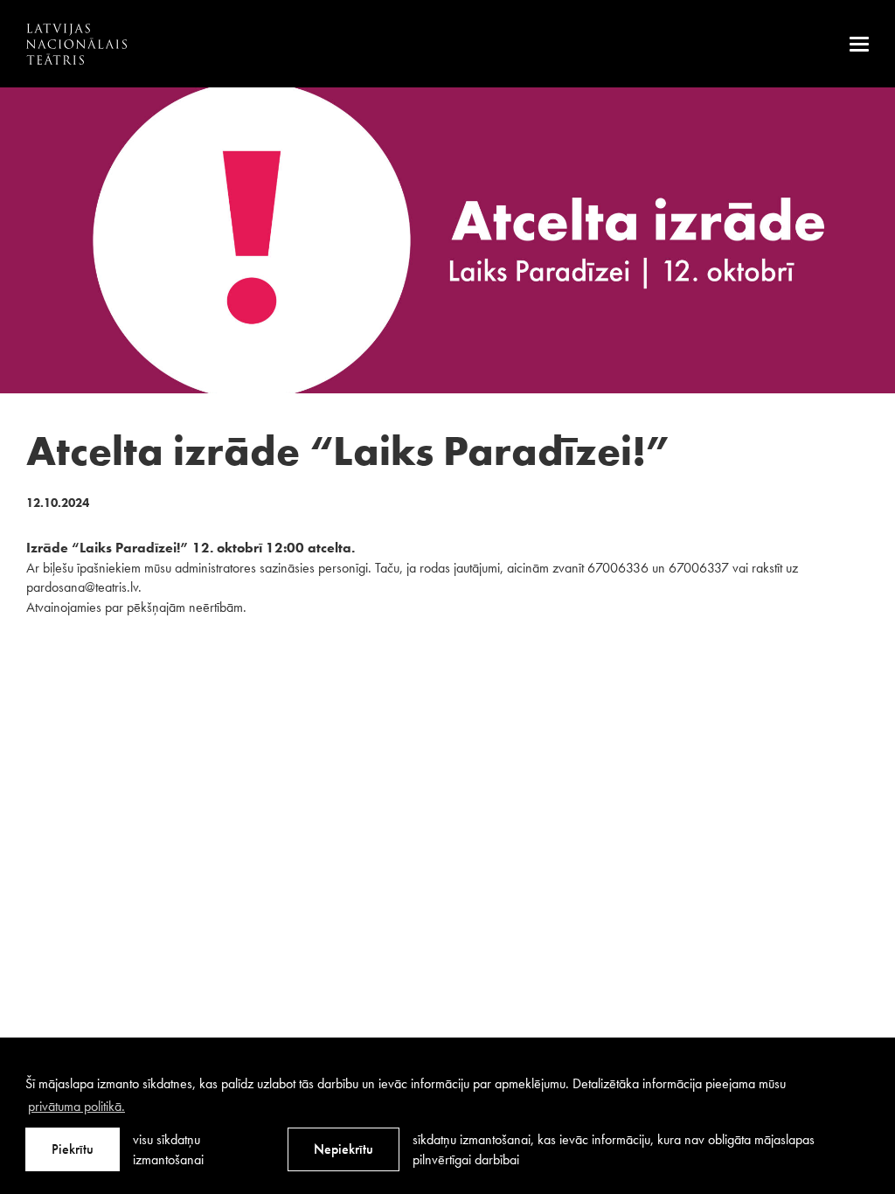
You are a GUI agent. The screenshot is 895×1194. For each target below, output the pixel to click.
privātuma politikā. (76, 1106)
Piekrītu (73, 1149)
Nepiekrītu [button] (343, 1149)
